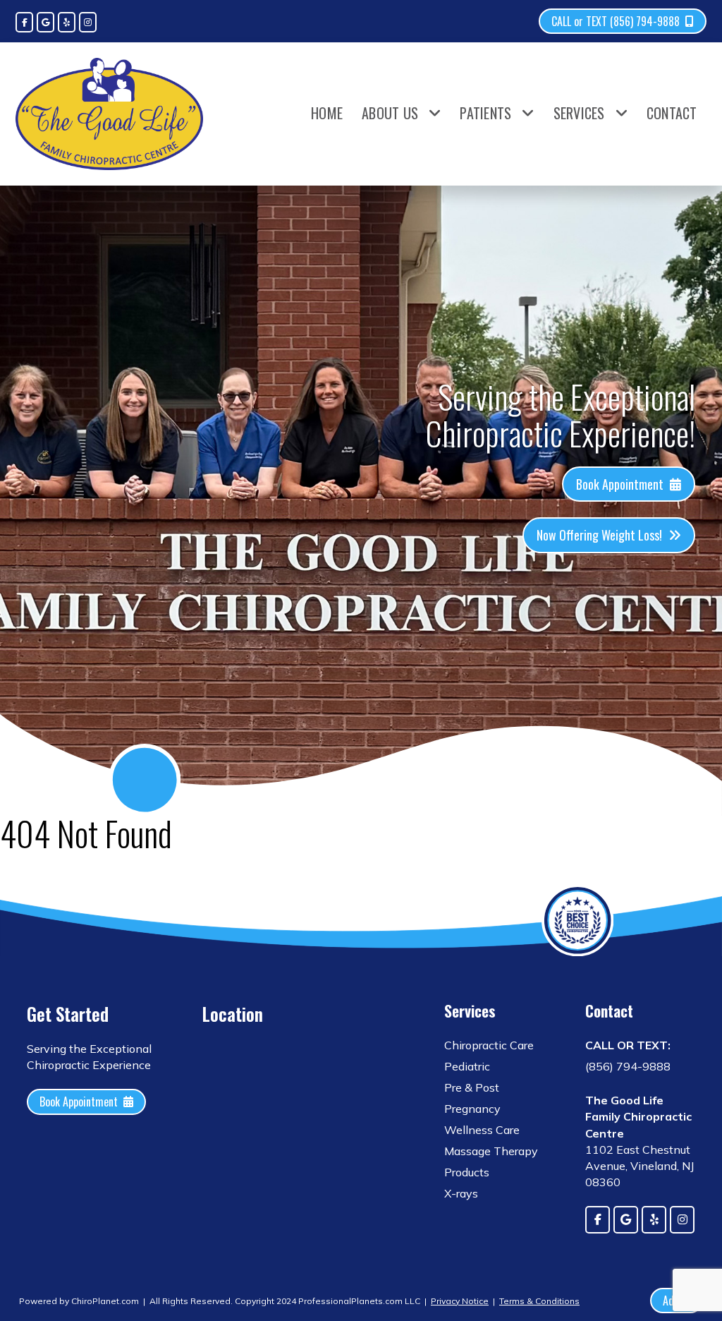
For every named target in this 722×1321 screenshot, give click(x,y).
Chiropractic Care (489, 1045)
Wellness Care (482, 1130)
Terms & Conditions (539, 1301)
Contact (672, 112)
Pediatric (467, 1066)
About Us (390, 112)
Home (327, 112)
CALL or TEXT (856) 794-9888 (615, 21)
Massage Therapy (491, 1151)
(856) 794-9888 (628, 1066)
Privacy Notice (460, 1301)
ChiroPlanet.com (105, 1301)
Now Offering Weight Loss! (599, 535)
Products (466, 1172)
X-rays (461, 1193)
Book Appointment (619, 484)
